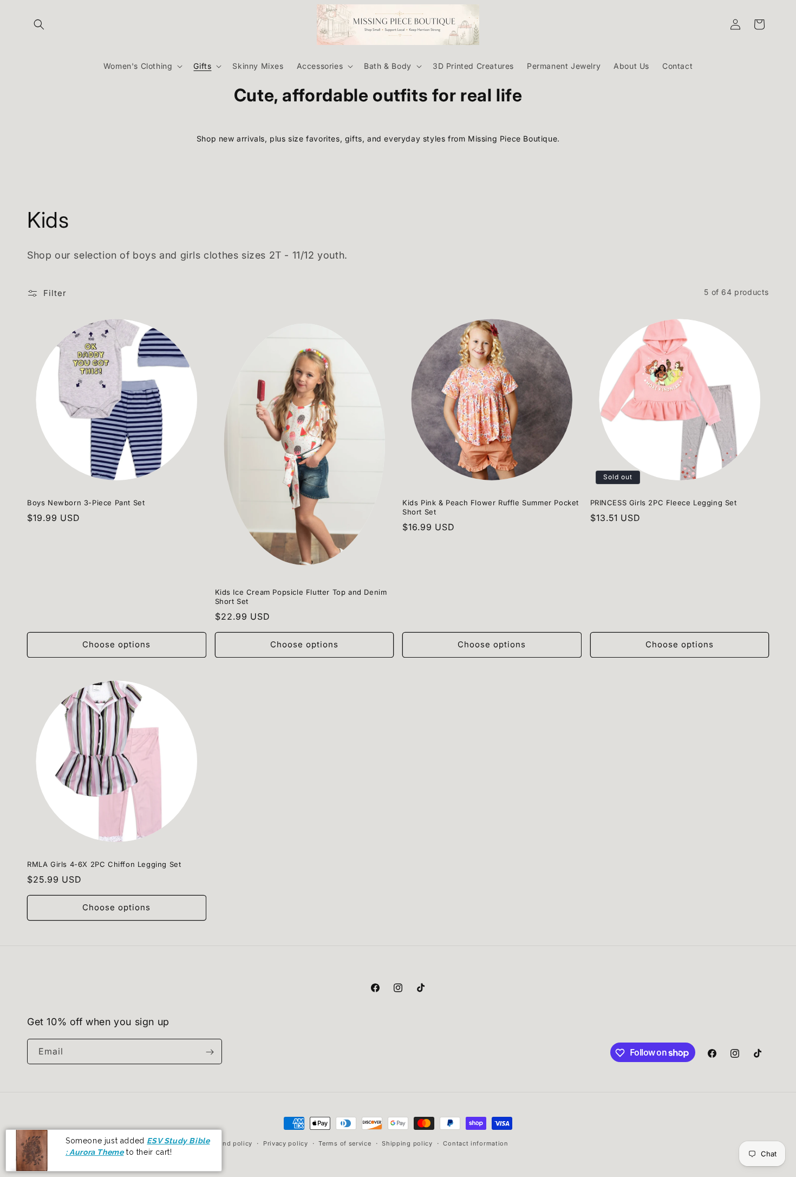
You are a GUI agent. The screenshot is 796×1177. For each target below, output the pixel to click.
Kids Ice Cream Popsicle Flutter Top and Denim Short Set (301, 597)
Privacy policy (285, 1143)
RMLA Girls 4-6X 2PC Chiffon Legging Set (104, 864)
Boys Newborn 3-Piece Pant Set (86, 502)
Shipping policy (407, 1143)
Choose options (116, 644)
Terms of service (344, 1143)
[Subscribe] (209, 1052)
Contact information (475, 1143)
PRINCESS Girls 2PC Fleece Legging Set (663, 502)
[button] (39, 24)
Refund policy (230, 1143)
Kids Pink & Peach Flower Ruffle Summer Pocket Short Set (490, 507)
